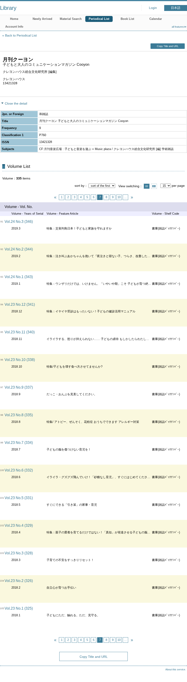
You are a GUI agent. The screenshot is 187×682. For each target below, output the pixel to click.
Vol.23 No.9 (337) (19, 387)
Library (8, 8)
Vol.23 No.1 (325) (19, 608)
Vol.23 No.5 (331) (19, 498)
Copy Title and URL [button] (168, 46)
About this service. (175, 669)
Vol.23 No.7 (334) (19, 443)
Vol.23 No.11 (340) (20, 332)
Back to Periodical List (21, 35)
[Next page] (132, 197)
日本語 (175, 8)
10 (119, 197)
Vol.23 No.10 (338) (20, 360)
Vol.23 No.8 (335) (19, 415)
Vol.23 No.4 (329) (19, 525)
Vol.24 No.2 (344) (19, 249)
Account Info (14, 26)
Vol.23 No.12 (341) (20, 304)
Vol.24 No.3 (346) (19, 222)
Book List (127, 19)
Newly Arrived (42, 19)
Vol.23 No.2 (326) (19, 581)
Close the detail (16, 103)
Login (153, 8)
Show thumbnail (154, 186)
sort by (79, 185)
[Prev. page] (55, 197)
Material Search (71, 19)
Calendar (155, 19)
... (125, 197)
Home (14, 19)
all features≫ (179, 26)
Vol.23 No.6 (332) (19, 470)
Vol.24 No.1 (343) (19, 277)
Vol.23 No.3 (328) (19, 553)
